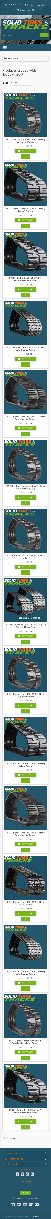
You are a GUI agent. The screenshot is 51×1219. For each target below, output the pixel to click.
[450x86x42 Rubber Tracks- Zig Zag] (25, 600)
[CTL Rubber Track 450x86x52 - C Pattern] (25, 739)
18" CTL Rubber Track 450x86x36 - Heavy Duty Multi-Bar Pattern (25, 418)
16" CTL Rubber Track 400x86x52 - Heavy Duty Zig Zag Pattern (25, 348)
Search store (7, 35)
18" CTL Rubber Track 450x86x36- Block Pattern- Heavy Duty (25, 487)
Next (13, 1138)
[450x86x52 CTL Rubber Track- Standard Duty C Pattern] (25, 1086)
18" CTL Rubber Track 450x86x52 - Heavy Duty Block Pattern (25, 695)
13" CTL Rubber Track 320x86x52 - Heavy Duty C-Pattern (25, 210)
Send (25, 1193)
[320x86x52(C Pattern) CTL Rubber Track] (25, 184)
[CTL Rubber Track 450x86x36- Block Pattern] (25, 462)
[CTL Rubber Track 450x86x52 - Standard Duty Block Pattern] (25, 1016)
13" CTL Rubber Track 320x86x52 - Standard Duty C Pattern (25, 279)
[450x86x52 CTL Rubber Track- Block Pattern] (25, 670)
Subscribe (20, 1198)
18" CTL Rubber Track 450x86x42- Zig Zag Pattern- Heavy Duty (25, 626)
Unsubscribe (33, 1198)
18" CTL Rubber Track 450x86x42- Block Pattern (25, 556)
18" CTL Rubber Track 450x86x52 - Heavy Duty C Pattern (25, 764)
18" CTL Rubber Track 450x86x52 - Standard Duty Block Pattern (25, 1042)
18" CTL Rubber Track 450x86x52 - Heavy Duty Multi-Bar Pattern (25, 834)
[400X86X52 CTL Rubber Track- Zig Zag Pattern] (25, 323)
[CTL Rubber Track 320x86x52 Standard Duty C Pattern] (25, 254)
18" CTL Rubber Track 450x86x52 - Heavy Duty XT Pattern (25, 903)
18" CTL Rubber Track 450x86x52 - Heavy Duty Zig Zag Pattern (25, 972)
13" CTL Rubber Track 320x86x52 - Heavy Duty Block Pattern (25, 140)
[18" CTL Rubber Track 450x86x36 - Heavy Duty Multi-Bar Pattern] (25, 392)
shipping (36, 1216)
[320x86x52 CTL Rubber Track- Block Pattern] (25, 115)
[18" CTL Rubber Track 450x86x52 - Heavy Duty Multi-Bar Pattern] (25, 808)
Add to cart (25, 151)
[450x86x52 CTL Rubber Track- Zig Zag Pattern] (25, 947)
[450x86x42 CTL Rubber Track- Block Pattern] (25, 531)
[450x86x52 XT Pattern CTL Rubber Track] (25, 878)
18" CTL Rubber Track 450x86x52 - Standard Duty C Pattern (25, 1111)
